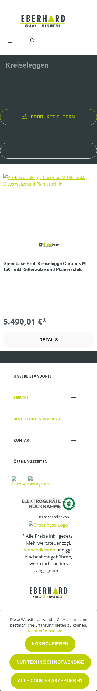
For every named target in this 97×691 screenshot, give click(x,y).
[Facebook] (22, 481)
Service (21, 397)
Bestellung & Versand (36, 418)
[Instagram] (38, 481)
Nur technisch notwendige (50, 662)
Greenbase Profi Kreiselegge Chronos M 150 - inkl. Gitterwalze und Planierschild (44, 266)
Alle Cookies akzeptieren (50, 680)
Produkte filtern (52, 117)
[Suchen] (31, 40)
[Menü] (10, 40)
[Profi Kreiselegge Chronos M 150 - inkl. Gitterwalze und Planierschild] (48, 201)
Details (48, 340)
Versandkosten (39, 550)
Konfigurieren (50, 644)
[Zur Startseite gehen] (43, 17)
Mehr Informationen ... (48, 630)
